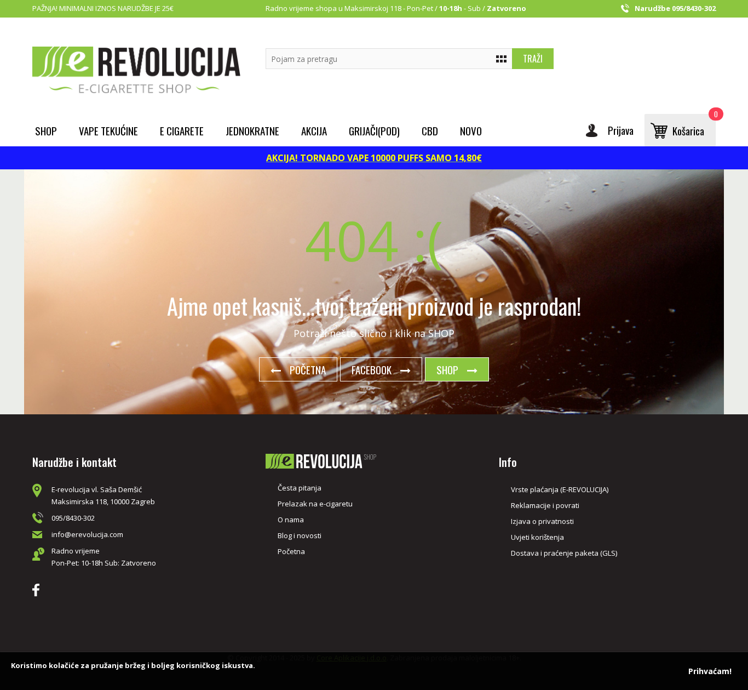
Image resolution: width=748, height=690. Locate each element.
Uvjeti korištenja (537, 537)
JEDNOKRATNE (252, 130)
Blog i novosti (299, 535)
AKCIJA (314, 130)
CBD (430, 130)
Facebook (372, 369)
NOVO (471, 130)
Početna (308, 369)
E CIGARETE (182, 130)
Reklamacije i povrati (545, 505)
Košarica (694, 126)
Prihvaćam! (710, 671)
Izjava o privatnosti (542, 521)
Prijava (621, 130)
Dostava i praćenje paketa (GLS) (564, 553)
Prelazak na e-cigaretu (315, 504)
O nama (291, 519)
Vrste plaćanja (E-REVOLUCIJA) (559, 489)
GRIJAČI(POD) (374, 130)
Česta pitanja (299, 488)
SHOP (447, 369)
